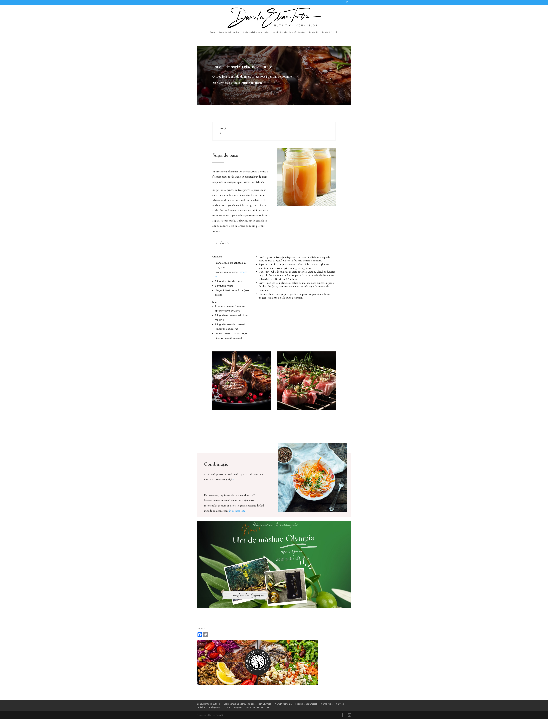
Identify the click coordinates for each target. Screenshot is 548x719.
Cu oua (226, 707)
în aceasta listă (237, 510)
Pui (268, 707)
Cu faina (201, 707)
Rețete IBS (314, 32)
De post (238, 707)
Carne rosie (327, 703)
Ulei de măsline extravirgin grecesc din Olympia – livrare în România (274, 32)
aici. (234, 479)
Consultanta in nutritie (229, 32)
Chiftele (340, 703)
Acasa (212, 32)
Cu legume (214, 707)
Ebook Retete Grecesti (306, 703)
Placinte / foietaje (254, 707)
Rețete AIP (327, 32)
